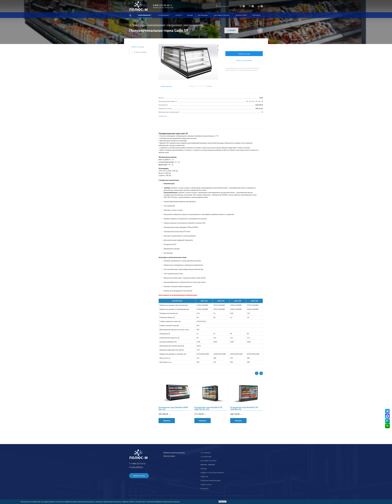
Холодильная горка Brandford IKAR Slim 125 (173, 408)
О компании (206, 457)
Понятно (222, 502)
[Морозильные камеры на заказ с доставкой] (130, 25)
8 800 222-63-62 (161, 5)
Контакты (204, 489)
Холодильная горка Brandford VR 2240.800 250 (244, 408)
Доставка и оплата (209, 461)
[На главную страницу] (138, 6)
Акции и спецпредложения (212, 473)
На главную (206, 453)
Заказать (166, 420)
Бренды (204, 469)
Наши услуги (206, 485)
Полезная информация (210, 481)
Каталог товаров (208, 465)
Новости (204, 477)
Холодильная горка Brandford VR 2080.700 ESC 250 (208, 408)
